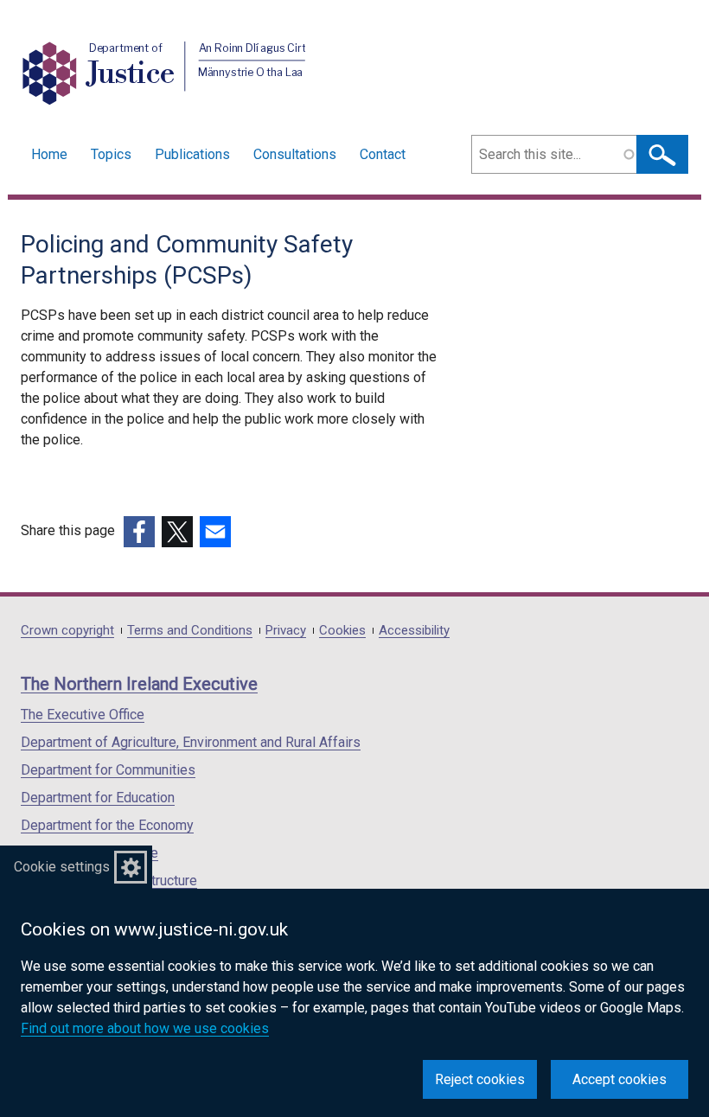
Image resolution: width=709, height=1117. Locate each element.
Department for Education (98, 797)
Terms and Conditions (189, 630)
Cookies (342, 630)
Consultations (294, 154)
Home (49, 154)
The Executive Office (82, 714)
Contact (383, 154)
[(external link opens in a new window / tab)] (139, 531)
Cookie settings (62, 866)
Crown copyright (67, 630)
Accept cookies (619, 1079)
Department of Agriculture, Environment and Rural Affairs (191, 742)
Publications (192, 154)
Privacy (285, 630)
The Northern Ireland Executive (139, 683)
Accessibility (414, 630)
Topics (111, 154)
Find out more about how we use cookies (145, 1028)
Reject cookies (480, 1079)
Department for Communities (108, 770)
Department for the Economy (107, 825)
